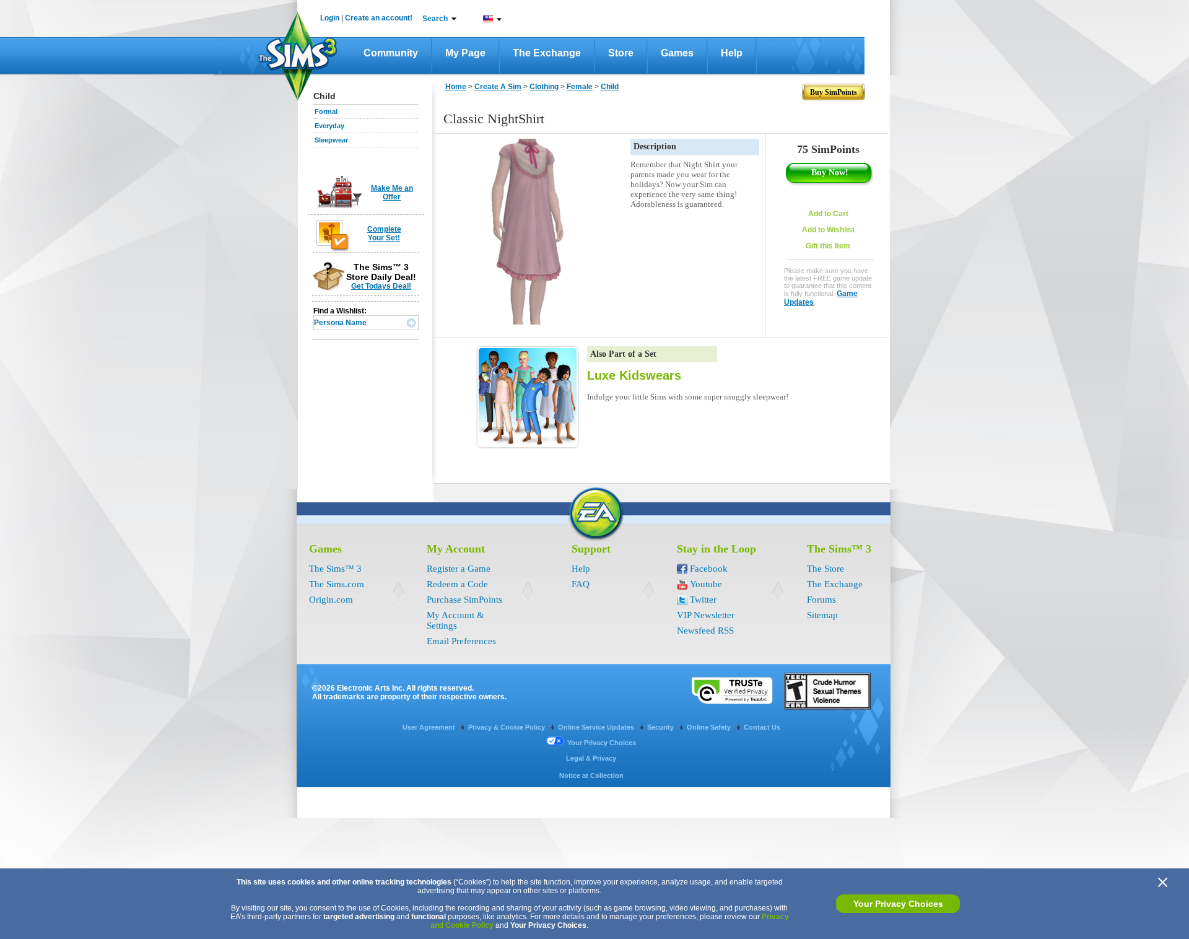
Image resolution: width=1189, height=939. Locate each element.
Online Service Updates (597, 727)
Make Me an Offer (392, 192)
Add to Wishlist (828, 229)
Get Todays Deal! (381, 286)
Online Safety (710, 727)
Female (580, 86)
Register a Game (458, 569)
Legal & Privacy (591, 758)
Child (610, 86)
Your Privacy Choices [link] (601, 742)
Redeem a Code (457, 584)
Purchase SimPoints (464, 600)
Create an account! (378, 18)
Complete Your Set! (384, 233)
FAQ (581, 584)
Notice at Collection (591, 775)
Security (661, 727)
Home (455, 86)
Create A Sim (497, 86)
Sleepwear (331, 140)
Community (391, 53)
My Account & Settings (455, 620)
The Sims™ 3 (335, 569)
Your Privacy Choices (898, 904)
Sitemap (822, 615)
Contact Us (762, 727)
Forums (821, 600)
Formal (326, 111)
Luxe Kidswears (634, 375)
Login (329, 18)
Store (621, 53)
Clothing (544, 86)
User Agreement (430, 727)
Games (677, 53)
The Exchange (547, 53)
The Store (825, 569)
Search (435, 18)
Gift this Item (828, 246)
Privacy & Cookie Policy (507, 727)
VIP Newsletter (705, 615)
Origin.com (331, 600)
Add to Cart (828, 213)
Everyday (329, 125)
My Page (465, 53)
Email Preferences (461, 641)
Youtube (706, 584)
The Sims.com (336, 584)
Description (655, 146)
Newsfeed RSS (705, 630)
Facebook (709, 569)
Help (732, 53)
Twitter (703, 600)
